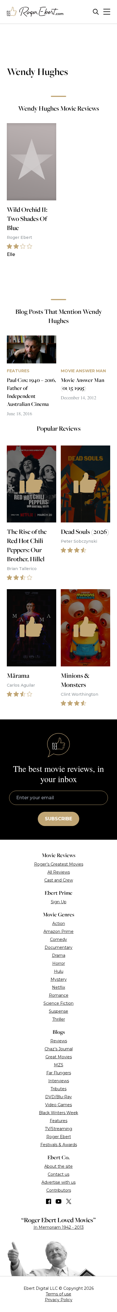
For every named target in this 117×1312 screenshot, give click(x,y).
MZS (58, 1064)
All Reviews (58, 872)
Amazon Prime (58, 931)
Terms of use (58, 1294)
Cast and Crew (58, 880)
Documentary (58, 947)
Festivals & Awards (58, 1144)
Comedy (58, 939)
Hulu (58, 971)
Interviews (58, 1080)
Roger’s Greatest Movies (58, 864)
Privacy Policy (58, 1299)
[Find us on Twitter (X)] (68, 1201)
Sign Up (58, 901)
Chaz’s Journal (59, 1048)
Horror (58, 963)
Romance (58, 995)
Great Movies (58, 1056)
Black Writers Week (58, 1112)
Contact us (58, 1174)
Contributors (58, 1190)
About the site (58, 1166)
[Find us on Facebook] (48, 1201)
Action (58, 923)
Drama (58, 955)
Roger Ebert (58, 1136)
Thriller (58, 1019)
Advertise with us (58, 1182)
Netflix (58, 987)
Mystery (59, 979)
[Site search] (96, 12)
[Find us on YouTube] (59, 1201)
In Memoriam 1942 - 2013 (59, 1227)
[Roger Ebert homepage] (35, 12)
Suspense (58, 1011)
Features (58, 1120)
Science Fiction (58, 1003)
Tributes (58, 1088)
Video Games (58, 1104)
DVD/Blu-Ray (58, 1096)
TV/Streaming (58, 1128)
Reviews (58, 1041)
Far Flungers (58, 1072)
